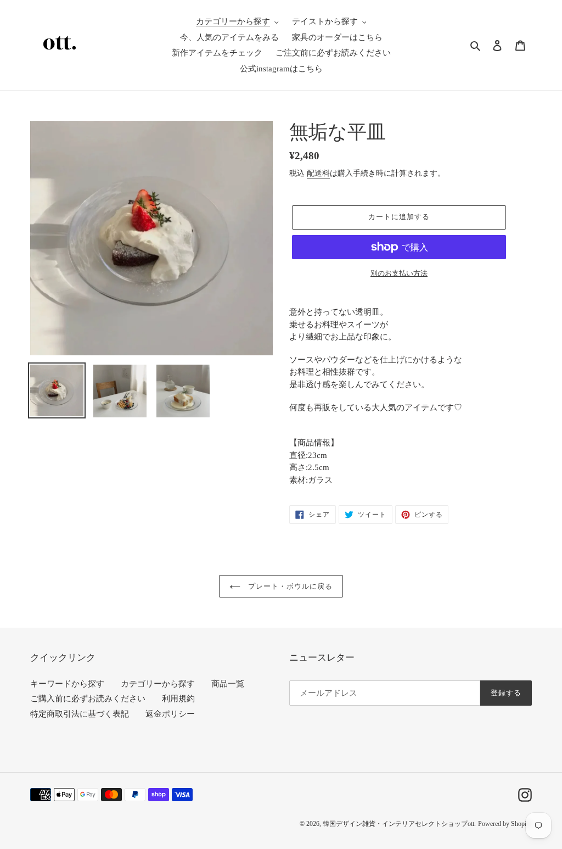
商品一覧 (227, 683)
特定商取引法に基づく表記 (79, 714)
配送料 (318, 173)
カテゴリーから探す (158, 683)
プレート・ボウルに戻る (289, 586)
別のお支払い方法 (399, 273)
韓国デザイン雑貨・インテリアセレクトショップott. (399, 824)
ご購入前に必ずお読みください (87, 698)
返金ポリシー (170, 714)
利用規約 (178, 698)
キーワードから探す (67, 683)
